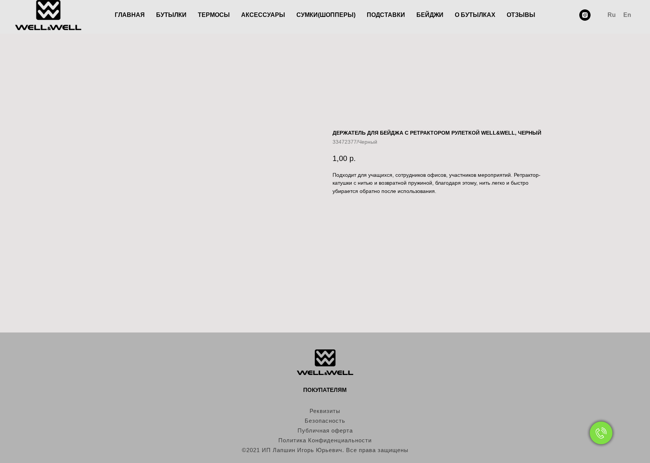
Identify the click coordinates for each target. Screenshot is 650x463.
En (627, 15)
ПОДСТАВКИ (386, 15)
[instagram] (585, 15)
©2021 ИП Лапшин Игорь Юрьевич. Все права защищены (325, 450)
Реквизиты (325, 411)
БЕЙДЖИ (429, 15)
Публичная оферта (325, 430)
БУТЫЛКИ (171, 15)
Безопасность (325, 420)
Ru (611, 15)
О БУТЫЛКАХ (475, 15)
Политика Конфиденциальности (325, 440)
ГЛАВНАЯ (130, 15)
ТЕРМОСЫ (214, 15)
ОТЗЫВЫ (521, 15)
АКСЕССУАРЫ (263, 15)
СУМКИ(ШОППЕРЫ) (325, 15)
